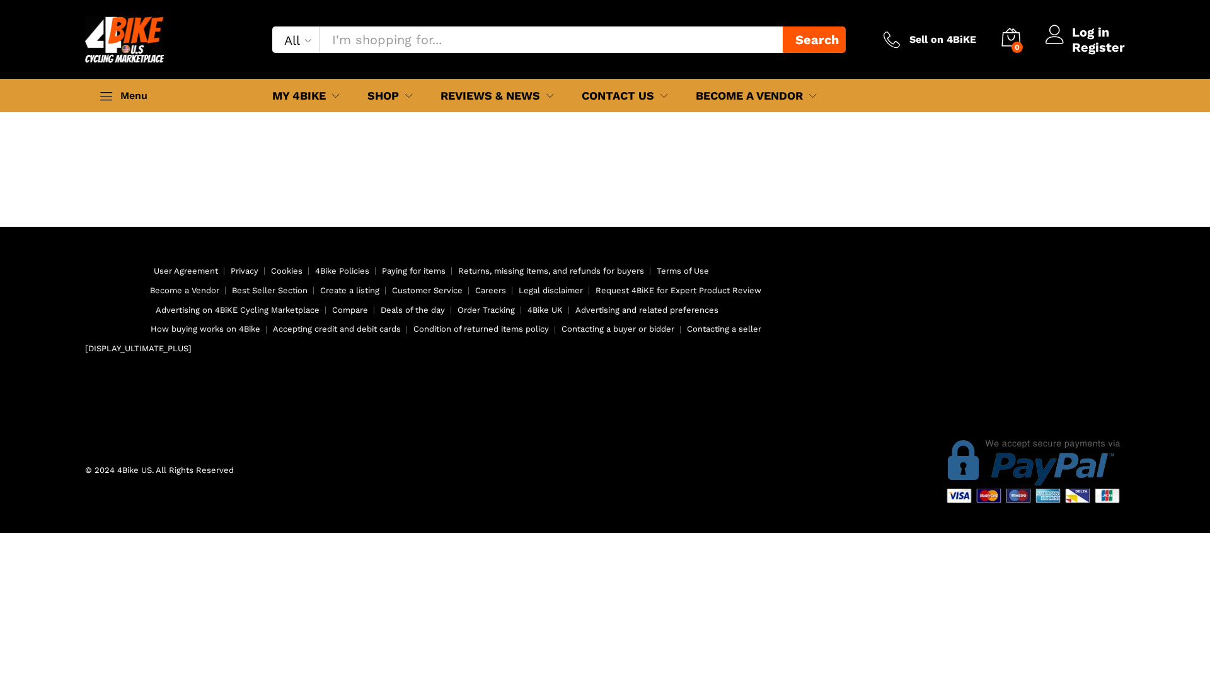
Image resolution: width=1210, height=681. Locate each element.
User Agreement (186, 271)
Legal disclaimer (551, 290)
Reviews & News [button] (490, 96)
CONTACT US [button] (618, 96)
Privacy (244, 271)
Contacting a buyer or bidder (618, 329)
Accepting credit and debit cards (337, 329)
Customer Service (427, 290)
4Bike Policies (342, 271)
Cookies (286, 271)
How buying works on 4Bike (205, 329)
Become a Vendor (184, 290)
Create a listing (349, 290)
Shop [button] (383, 96)
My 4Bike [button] (299, 96)
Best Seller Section (270, 290)
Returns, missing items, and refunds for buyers (551, 271)
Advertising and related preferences (646, 310)
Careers (490, 290)
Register (1098, 47)
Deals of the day (413, 310)
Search (817, 39)
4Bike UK (545, 310)
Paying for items (414, 271)
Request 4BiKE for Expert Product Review (678, 290)
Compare (350, 310)
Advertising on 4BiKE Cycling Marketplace (238, 310)
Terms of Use (683, 271)
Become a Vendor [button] (749, 96)
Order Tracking (486, 310)
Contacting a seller (724, 329)
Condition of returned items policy (481, 329)
